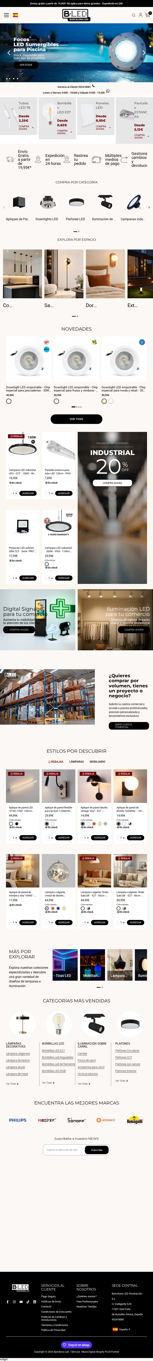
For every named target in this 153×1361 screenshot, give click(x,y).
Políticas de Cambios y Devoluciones (54, 1318)
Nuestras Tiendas (86, 1306)
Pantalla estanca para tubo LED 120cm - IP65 (58, 472)
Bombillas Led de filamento (58, 1064)
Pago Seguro (48, 1296)
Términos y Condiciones (54, 1325)
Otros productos (88, 1073)
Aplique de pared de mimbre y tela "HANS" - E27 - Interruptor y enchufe (21, 894)
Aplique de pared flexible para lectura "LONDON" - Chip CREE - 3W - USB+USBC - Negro (58, 809)
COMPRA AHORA (112, 482)
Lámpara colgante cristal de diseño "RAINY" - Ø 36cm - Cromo (55, 894)
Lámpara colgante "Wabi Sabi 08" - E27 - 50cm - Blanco (130, 894)
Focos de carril (87, 1060)
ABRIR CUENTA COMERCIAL (123, 726)
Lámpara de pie (15, 1067)
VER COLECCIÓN (29, 59)
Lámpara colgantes (18, 1053)
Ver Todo (11, 1083)
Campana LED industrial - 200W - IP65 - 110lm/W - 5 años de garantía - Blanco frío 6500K (58, 549)
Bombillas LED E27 (53, 1050)
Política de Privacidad (53, 1330)
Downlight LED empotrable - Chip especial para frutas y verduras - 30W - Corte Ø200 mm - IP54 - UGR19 (76, 389)
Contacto (46, 1306)
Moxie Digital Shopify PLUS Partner (100, 1351)
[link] (37, 619)
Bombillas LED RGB (54, 1070)
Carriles (82, 1053)
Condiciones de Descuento (56, 1311)
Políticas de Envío (51, 1301)
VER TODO (76, 419)
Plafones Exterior (125, 1070)
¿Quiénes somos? (86, 1296)
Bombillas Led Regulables (57, 1057)
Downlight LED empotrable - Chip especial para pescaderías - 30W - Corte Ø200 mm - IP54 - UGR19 (28, 389)
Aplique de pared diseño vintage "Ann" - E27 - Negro (94, 809)
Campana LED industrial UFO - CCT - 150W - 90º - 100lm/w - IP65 (22, 472)
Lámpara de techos (18, 1060)
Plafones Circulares (127, 1050)
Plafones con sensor (127, 1064)
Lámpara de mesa (17, 1073)
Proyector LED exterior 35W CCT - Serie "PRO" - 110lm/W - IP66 (22, 549)
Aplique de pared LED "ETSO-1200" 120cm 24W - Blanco (21, 809)
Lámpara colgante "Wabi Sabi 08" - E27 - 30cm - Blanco (94, 894)
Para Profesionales (87, 1301)
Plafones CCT (123, 1057)
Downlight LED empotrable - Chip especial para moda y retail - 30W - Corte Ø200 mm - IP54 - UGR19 (124, 389)
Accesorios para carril (91, 1067)
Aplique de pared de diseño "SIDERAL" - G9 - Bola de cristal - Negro (130, 809)
